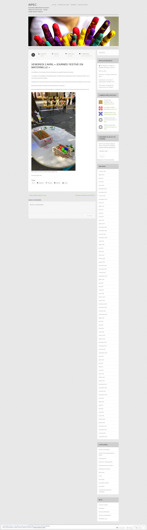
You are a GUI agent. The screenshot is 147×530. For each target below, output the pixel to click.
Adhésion (73, 4)
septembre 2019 (103, 276)
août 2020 (101, 241)
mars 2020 (101, 255)
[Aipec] (73, 32)
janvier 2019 (102, 300)
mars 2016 (101, 415)
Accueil (54, 4)
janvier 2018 (102, 339)
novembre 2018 (103, 307)
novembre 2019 (103, 269)
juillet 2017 (101, 360)
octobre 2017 (102, 349)
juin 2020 (101, 248)
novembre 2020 (103, 230)
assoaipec (42, 55)
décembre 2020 (103, 227)
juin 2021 (101, 209)
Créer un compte (103, 505)
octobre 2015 (102, 433)
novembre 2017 (103, 346)
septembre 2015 (103, 436)
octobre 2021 (102, 195)
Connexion (101, 508)
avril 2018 (101, 328)
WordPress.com (103, 518)
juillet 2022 (101, 175)
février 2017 (102, 377)
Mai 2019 (101, 286)
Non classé (70, 55)
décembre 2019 (103, 265)
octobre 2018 (102, 311)
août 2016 (101, 398)
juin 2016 (101, 405)
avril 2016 (101, 412)
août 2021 (101, 202)
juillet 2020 (101, 244)
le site (100, 476)
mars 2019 (101, 293)
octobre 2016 (102, 391)
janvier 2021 (102, 223)
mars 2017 (101, 374)
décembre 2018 (103, 304)
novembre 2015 (103, 429)
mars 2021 (101, 220)
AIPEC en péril (102, 71)
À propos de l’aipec (63, 4)
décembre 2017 (103, 342)
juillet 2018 (101, 318)
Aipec (32, 4)
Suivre (102, 155)
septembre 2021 (103, 199)
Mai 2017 (101, 367)
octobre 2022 (102, 171)
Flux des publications (104, 512)
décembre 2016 (103, 384)
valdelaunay (107, 112)
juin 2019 (101, 283)
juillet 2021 (101, 206)
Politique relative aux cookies (39, 527)
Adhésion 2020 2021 (109, 104)
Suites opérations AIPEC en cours (37, 195)
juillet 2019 (101, 279)
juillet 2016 (101, 401)
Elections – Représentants (105, 462)
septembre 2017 (103, 353)
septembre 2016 (103, 394)
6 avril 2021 (56, 55)
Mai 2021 (101, 213)
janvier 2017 (102, 380)
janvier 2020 (102, 262)
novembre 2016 (103, 387)
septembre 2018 (103, 314)
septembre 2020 (103, 237)
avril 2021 (101, 216)
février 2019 (102, 297)
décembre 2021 (103, 188)
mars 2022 (101, 185)
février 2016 (102, 419)
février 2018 (102, 335)
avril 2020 (101, 251)
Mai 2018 (101, 325)
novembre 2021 (103, 192)
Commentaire (89, 215)
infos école (101, 472)
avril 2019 (101, 290)
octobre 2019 (102, 272)
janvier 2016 (102, 422)
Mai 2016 (101, 408)
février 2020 (102, 258)
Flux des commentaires (105, 515)
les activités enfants (104, 483)
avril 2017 (101, 370)
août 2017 (101, 356)
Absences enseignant (104, 449)
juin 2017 (101, 363)
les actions (101, 479)
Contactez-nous (83, 4)
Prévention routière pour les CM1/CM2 (85, 195)
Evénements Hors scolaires (106, 465)
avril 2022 (101, 181)
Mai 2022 (101, 178)
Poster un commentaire (86, 55)
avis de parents (102, 458)
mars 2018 (101, 332)
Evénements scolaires (104, 469)
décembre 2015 (103, 426)
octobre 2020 (102, 234)
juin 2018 (101, 321)
